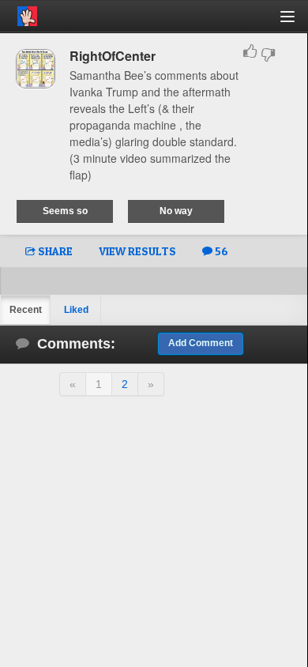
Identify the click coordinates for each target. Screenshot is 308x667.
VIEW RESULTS (137, 251)
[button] (296, 22)
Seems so (65, 211)
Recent (25, 309)
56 (220, 251)
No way (176, 211)
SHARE (54, 251)
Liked (76, 309)
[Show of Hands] (18, 13)
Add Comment (200, 343)
